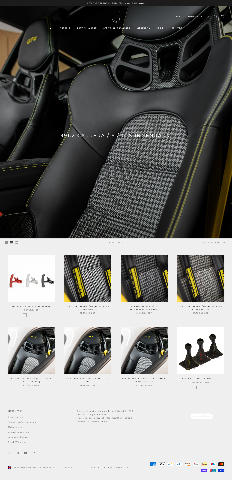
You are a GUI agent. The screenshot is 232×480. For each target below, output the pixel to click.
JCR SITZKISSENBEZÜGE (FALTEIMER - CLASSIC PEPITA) (87, 308)
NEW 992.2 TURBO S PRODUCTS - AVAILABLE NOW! (116, 3)
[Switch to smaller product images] (11, 242)
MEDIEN (160, 28)
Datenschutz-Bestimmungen (22, 422)
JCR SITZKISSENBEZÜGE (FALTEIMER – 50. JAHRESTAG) (200, 308)
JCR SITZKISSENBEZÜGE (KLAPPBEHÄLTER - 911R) (144, 308)
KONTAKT (177, 28)
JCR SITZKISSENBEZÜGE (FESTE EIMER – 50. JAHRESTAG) (31, 380)
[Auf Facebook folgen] (9, 453)
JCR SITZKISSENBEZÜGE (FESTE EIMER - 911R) (87, 380)
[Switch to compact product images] (16, 242)
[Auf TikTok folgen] (33, 453)
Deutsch (193, 16)
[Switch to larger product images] (6, 242)
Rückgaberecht (15, 427)
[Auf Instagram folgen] (17, 453)
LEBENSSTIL (143, 28)
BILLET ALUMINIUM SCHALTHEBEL (31, 306)
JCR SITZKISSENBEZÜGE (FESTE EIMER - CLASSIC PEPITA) (144, 380)
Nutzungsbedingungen (19, 437)
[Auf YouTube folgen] (25, 453)
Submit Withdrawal (17, 442)
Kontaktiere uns (15, 417)
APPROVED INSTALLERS (116, 28)
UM (52, 28)
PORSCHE (65, 28)
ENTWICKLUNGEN (87, 28)
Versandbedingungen (18, 432)
